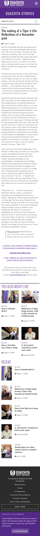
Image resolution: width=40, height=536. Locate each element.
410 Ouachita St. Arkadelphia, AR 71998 (20, 478)
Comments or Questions (20, 498)
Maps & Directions (20, 484)
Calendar (20, 488)
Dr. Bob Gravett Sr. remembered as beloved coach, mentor (29, 347)
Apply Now (20, 507)
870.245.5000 (20, 481)
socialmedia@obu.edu (18, 275)
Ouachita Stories (20, 13)
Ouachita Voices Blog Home (20, 253)
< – (7, 246)
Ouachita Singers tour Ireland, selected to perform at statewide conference (25, 449)
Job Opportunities (20, 491)
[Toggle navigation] (36, 21)
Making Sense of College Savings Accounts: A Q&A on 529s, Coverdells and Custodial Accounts (26, 391)
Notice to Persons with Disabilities (20, 501)
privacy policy (6, 526)
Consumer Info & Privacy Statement (20, 495)
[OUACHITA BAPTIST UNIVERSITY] (20, 473)
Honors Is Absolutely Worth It (24, 369)
